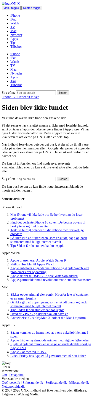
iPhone (15, 15)
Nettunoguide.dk (13, 386)
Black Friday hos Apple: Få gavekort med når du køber (48, 356)
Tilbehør (16, 46)
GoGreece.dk (11, 382)
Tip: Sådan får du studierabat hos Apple (37, 245)
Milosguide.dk (79, 382)
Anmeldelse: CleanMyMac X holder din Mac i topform (48, 318)
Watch (14, 23)
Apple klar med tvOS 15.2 (28, 352)
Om (4, 375)
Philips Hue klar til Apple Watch (32, 264)
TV (12, 27)
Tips (13, 42)
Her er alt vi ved (20, 97)
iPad (13, 19)
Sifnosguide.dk (32, 382)
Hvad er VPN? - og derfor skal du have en (39, 314)
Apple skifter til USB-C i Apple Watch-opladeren (44, 276)
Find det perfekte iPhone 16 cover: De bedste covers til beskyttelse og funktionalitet (47, 224)
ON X (15, 3)
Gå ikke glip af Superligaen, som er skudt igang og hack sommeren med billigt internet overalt (48, 240)
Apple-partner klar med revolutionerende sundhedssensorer (50, 280)
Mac (13, 31)
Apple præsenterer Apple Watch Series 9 (38, 260)
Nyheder (16, 35)
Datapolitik (16, 375)
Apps (14, 39)
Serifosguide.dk (56, 382)
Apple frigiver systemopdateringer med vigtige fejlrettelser (50, 340)
